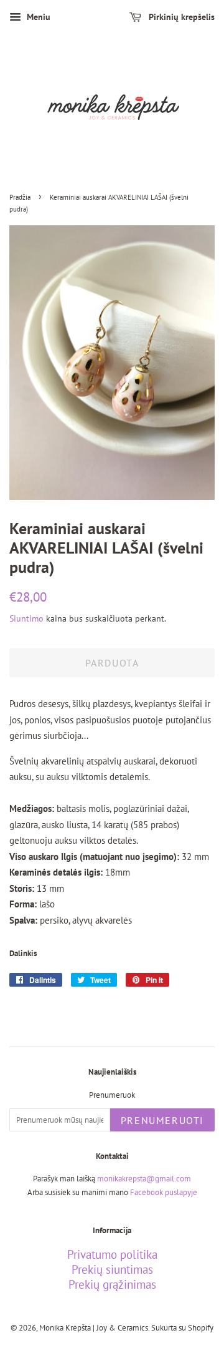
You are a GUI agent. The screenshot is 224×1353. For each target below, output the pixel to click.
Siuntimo (26, 618)
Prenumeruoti (162, 1120)
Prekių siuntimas (112, 1269)
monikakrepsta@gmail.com (144, 1178)
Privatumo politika (112, 1254)
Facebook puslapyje (163, 1192)
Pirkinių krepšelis (180, 16)
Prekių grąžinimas (112, 1284)
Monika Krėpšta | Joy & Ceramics (93, 1327)
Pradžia (19, 197)
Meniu (37, 16)
